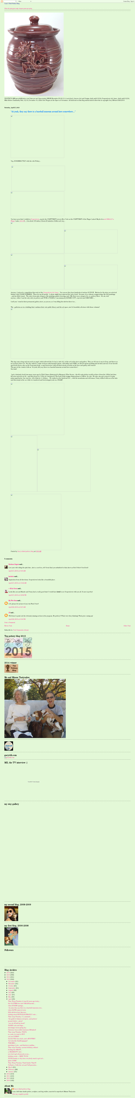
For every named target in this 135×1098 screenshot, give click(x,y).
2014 (8, 977)
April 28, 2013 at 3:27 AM (17, 607)
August (11, 990)
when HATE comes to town (17, 1010)
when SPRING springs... (16, 1006)
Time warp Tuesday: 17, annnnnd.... (20, 1017)
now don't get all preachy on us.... (19, 1054)
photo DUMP (12, 1061)
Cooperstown (35, 219)
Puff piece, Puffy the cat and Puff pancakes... (22, 1065)
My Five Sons (13, 600)
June (10, 995)
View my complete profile (20, 1094)
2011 (8, 1076)
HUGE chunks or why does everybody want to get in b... (26, 1058)
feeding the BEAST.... (15, 1050)
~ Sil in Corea (13, 588)
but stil (22, 221)
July (9, 992)
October (11, 986)
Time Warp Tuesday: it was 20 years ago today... (24, 1001)
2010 (8, 1078)
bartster (11, 576)
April (10, 999)
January (11, 1072)
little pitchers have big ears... (17, 1012)
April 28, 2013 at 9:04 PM (17, 619)
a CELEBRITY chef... (15, 1052)
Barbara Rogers (14, 564)
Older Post (127, 626)
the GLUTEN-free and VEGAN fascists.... (21, 1003)
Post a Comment (9, 622)
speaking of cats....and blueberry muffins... (21, 1045)
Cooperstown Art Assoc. (51, 292)
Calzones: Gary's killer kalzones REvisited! (22, 1030)
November (11, 984)
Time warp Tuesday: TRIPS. (17, 1032)
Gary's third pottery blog (22, 1089)
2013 (8, 979)
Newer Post (8, 626)
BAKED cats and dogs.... (16, 1025)
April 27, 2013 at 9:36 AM (17, 571)
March (10, 1067)
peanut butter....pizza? (15, 1021)
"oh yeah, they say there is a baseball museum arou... (25, 1008)
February (11, 1069)
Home (68, 626)
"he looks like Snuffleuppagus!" (18, 1041)
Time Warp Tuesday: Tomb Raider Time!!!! (22, 1063)
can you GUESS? (13, 1036)
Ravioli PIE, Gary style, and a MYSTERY (21, 1039)
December (11, 981)
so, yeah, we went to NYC (16, 1034)
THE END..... (12, 1043)
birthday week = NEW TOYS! (18, 1056)
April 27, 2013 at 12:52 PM (17, 595)
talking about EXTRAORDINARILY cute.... (22, 1014)
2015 (8, 975)
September (12, 988)
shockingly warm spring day (17, 1028)
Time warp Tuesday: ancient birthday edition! (23, 1047)
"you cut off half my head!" (16, 1023)
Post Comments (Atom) (21, 630)
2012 (8, 1074)
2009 (8, 1080)
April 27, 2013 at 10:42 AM (17, 583)
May (9, 997)
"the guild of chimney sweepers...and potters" (22, 1019)
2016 (8, 973)
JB (9, 612)
